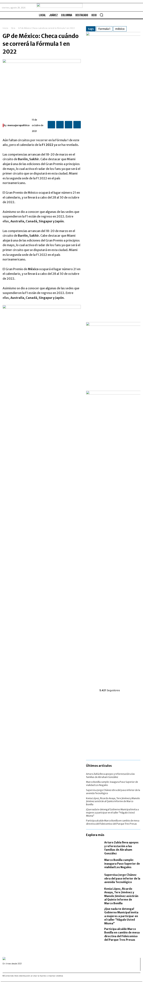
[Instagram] (8, 968)
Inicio (5, 28)
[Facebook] (51, 124)
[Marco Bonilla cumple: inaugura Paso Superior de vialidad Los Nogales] (94, 863)
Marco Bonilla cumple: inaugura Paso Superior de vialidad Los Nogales (122, 863)
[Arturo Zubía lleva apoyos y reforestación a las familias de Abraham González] (94, 847)
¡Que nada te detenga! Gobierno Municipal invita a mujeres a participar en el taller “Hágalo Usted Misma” (112, 812)
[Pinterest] (68, 124)
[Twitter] (60, 124)
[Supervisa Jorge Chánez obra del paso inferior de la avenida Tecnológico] (94, 878)
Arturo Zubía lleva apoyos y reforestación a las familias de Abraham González (121, 848)
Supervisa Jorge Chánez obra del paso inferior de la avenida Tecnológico (122, 878)
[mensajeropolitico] (3, 125)
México (120, 29)
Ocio (13, 28)
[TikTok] (13, 968)
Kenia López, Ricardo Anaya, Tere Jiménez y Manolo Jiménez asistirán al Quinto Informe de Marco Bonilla (113, 801)
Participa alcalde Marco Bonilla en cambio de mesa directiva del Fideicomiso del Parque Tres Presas (112, 822)
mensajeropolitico (18, 125)
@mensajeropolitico (112, 686)
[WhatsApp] (77, 124)
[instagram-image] (95, 706)
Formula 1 (104, 29)
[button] (101, 15)
